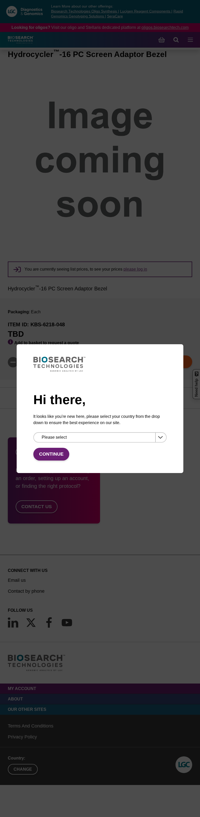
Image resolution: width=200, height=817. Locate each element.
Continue (51, 454)
